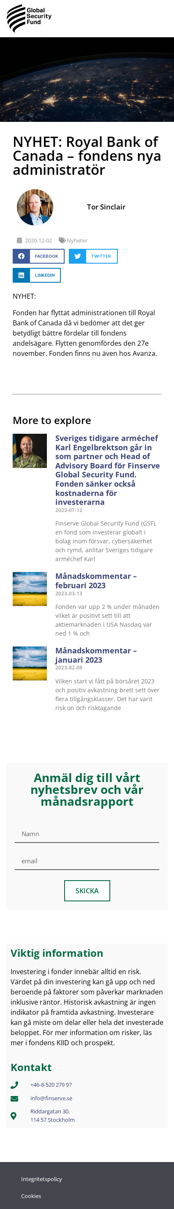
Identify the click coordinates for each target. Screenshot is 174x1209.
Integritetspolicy (41, 1179)
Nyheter (77, 240)
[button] (39, 256)
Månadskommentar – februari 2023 (96, 580)
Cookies (31, 1196)
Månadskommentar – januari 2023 (96, 655)
